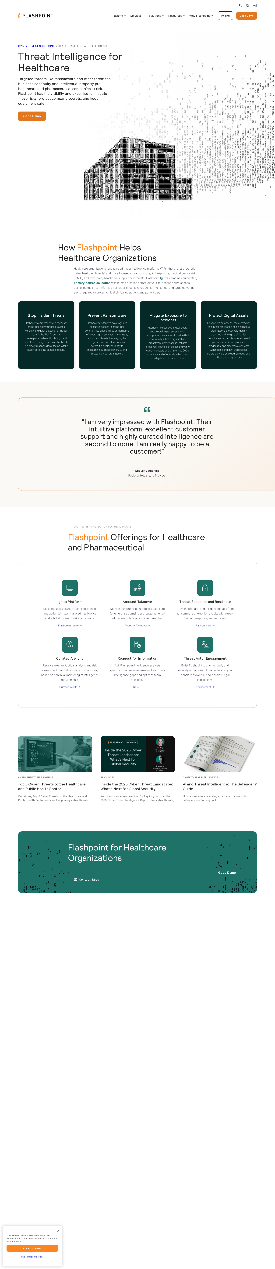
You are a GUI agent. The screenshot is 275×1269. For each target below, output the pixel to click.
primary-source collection (92, 283)
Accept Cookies (32, 1248)
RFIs (136, 687)
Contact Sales (89, 879)
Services (135, 15)
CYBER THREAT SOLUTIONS (36, 46)
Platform (117, 15)
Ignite (164, 278)
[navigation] (155, 15)
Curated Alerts (68, 687)
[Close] (58, 1230)
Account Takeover (136, 625)
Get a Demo (247, 15)
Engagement (203, 687)
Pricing (225, 15)
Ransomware (204, 625)
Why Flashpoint (199, 15)
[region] (32, 1246)
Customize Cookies (32, 1256)
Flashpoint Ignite (68, 625)
